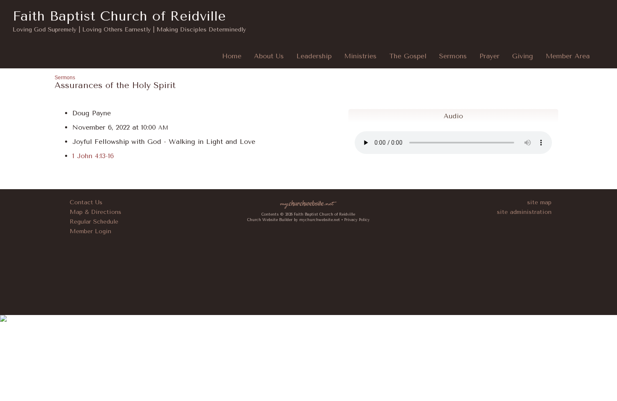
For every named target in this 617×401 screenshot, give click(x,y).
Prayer (489, 56)
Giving (522, 56)
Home (231, 56)
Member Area (568, 56)
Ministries (360, 56)
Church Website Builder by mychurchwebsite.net (293, 220)
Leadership (314, 56)
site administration (524, 212)
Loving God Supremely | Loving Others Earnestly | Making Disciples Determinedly (129, 29)
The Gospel (407, 56)
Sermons (453, 56)
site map (539, 202)
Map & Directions (93, 212)
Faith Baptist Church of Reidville (119, 16)
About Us (269, 56)
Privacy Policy (357, 220)
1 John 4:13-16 (93, 156)
